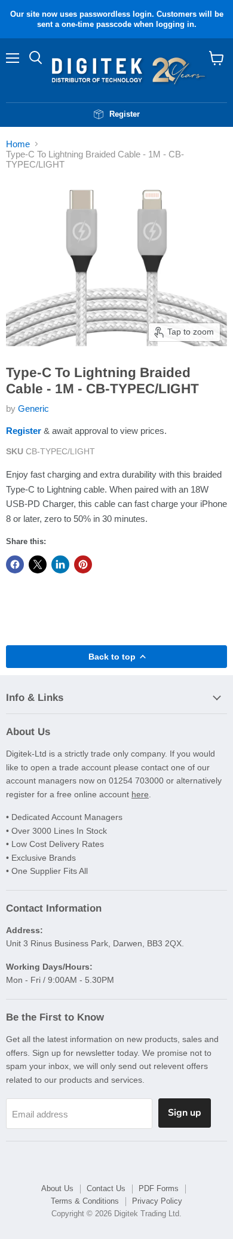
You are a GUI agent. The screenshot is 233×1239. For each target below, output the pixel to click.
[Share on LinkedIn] (60, 564)
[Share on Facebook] (15, 564)
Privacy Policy (157, 1201)
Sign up (184, 1112)
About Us (57, 1188)
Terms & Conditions (85, 1201)
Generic (33, 408)
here (140, 794)
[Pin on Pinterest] (83, 564)
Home (18, 144)
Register (23, 431)
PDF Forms (159, 1188)
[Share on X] (38, 564)
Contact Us (106, 1188)
